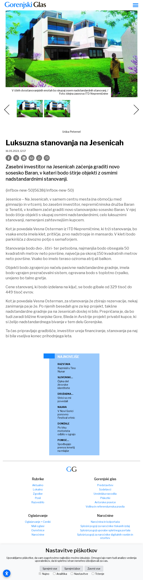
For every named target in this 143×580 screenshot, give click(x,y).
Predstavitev (105, 485)
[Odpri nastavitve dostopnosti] (6, 573)
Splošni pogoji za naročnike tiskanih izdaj (105, 526)
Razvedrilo (37, 502)
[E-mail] (31, 158)
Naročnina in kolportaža (105, 521)
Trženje (99, 573)
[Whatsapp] (39, 158)
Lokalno (38, 489)
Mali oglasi (37, 526)
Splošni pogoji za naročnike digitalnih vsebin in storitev (105, 536)
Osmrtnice (38, 530)
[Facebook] (9, 158)
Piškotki (105, 498)
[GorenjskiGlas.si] (25, 5)
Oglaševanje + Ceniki (38, 521)
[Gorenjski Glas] (71, 469)
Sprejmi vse (50, 568)
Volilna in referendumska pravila (105, 506)
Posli (38, 498)
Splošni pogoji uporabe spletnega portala (105, 530)
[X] (16, 158)
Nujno (45, 573)
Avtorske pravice (105, 502)
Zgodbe (38, 493)
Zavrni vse (94, 568)
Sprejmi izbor (72, 568)
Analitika (61, 573)
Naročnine (37, 534)
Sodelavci (105, 489)
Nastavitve (81, 573)
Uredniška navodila (105, 493)
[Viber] (47, 158)
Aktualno (37, 485)
